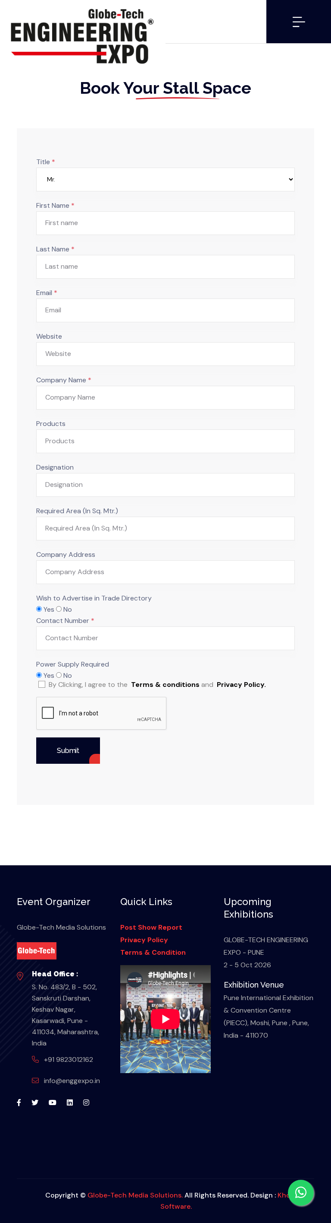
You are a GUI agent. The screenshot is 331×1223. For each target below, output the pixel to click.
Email (46, 292)
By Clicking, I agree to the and (157, 684)
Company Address (65, 554)
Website (49, 336)
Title (45, 161)
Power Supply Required (72, 664)
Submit (68, 751)
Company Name (63, 379)
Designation (55, 467)
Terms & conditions (165, 684)
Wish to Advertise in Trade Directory (94, 598)
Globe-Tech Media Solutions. (135, 1195)
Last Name (55, 249)
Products (51, 423)
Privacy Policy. (241, 684)
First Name (55, 205)
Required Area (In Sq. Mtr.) (77, 510)
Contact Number (65, 620)
